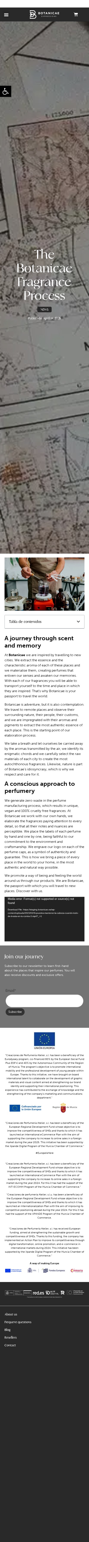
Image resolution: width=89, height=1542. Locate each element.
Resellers (11, 1337)
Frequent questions (18, 1322)
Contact (10, 1345)
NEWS (44, 309)
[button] (5, 91)
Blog (7, 1330)
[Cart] (76, 14)
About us (11, 1314)
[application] (45, 919)
